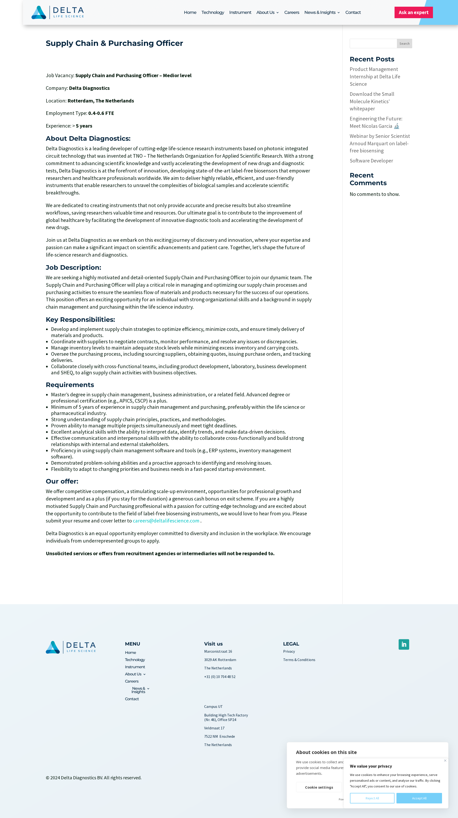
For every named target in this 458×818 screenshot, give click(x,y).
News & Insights (319, 13)
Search (405, 43)
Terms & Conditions (299, 659)
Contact (353, 13)
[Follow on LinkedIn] (404, 644)
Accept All (419, 798)
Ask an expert (414, 12)
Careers (291, 13)
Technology (213, 13)
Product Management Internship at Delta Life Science (375, 76)
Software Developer (371, 160)
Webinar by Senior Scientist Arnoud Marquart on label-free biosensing (380, 143)
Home (190, 13)
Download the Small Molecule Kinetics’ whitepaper (372, 101)
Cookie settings (319, 787)
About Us (265, 13)
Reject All (372, 798)
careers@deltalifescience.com (166, 520)
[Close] (445, 760)
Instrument (240, 13)
